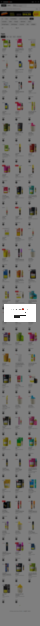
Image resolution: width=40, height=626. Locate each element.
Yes (17, 316)
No (23, 316)
